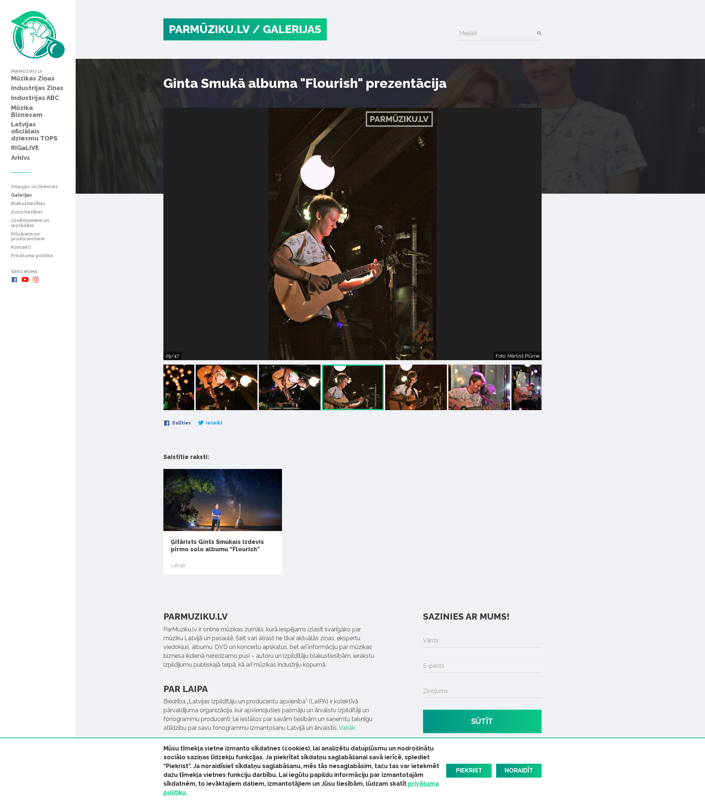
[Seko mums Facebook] (14, 279)
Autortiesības (27, 212)
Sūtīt (482, 721)
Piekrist (469, 770)
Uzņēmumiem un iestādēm (30, 223)
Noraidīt (519, 770)
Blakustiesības (28, 203)
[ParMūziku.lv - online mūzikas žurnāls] (38, 34)
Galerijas (21, 195)
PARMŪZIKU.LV (209, 29)
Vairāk (347, 727)
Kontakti (21, 247)
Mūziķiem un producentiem (27, 236)
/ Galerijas (286, 29)
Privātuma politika (32, 256)
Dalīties (181, 423)
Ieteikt (214, 423)
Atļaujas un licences (34, 186)
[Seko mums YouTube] (25, 279)
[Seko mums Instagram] (35, 279)
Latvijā (178, 565)
